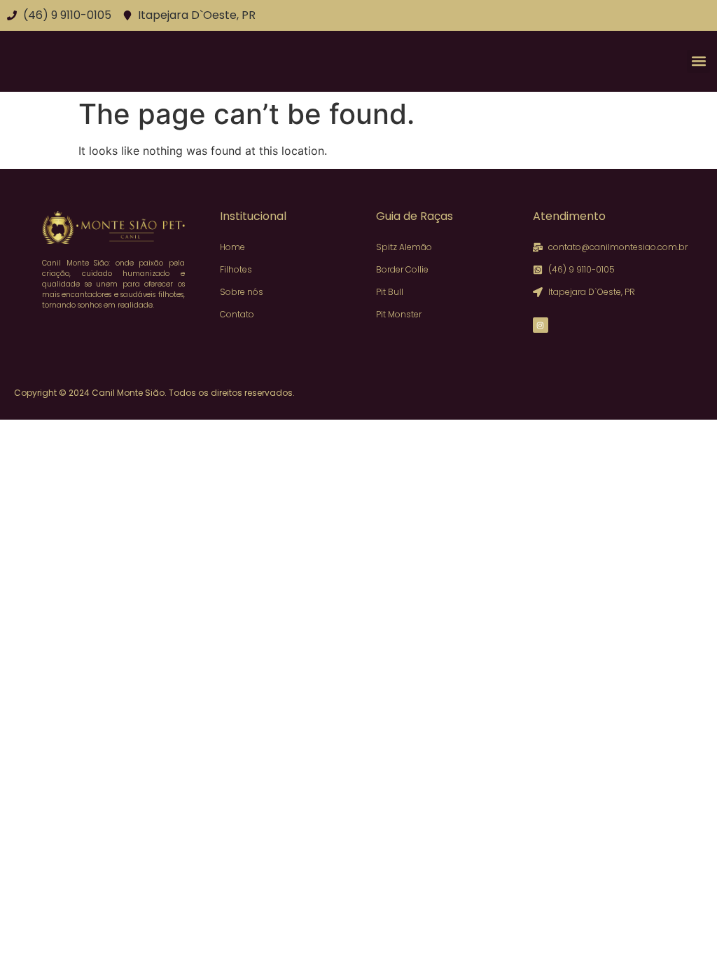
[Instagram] (540, 325)
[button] (698, 61)
